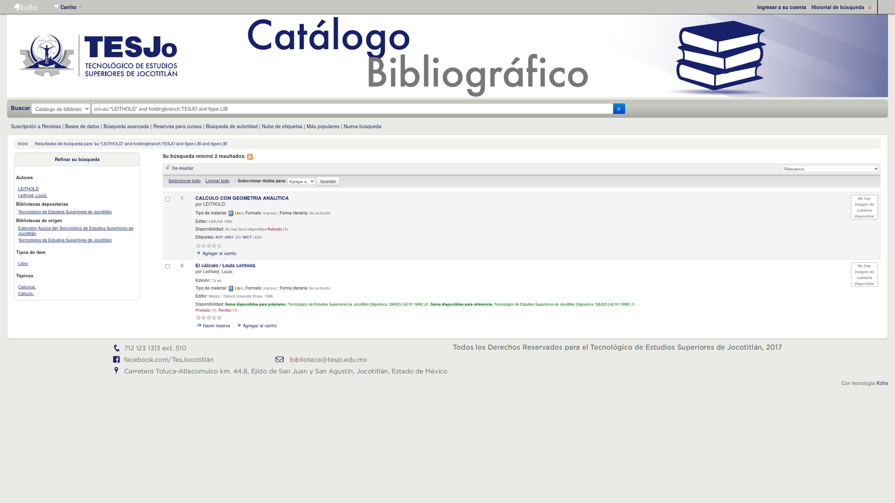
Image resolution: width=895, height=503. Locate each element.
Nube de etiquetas (282, 126)
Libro (23, 263)
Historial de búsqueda (837, 6)
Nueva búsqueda (362, 126)
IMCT (247, 237)
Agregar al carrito (219, 253)
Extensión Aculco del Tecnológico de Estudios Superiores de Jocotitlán (76, 230)
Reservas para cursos (177, 126)
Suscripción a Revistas (36, 126)
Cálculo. (26, 293)
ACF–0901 (224, 237)
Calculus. (27, 287)
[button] (68, 7)
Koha (882, 382)
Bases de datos (82, 126)
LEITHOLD (28, 188)
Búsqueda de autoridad (232, 126)
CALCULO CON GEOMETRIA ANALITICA (242, 198)
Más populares (323, 126)
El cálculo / (225, 265)
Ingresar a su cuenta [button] (781, 6)
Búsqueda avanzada (126, 126)
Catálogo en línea (31, 7)
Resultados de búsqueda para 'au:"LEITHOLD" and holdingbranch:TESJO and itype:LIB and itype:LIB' (131, 143)
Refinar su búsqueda (77, 159)
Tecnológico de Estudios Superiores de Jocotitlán (65, 211)
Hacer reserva (216, 325)
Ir (619, 108)
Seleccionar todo (185, 180)
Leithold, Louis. (32, 195)
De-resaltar (182, 168)
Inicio (23, 143)
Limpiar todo (217, 180)
